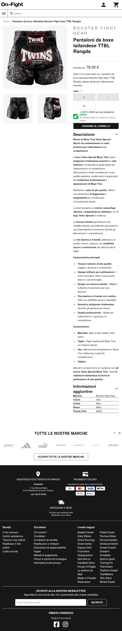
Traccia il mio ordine (14, 540)
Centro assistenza (13, 536)
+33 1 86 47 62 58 (38, 494)
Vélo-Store (106, 578)
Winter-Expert (107, 582)
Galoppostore (85, 555)
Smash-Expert (108, 547)
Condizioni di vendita (46, 540)
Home (6, 21)
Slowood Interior (109, 543)
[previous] (114, 433)
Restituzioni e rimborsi (46, 543)
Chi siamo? (40, 532)
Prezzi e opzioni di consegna (50, 559)
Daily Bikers (84, 536)
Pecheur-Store (108, 536)
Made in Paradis (87, 578)
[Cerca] (12, 13)
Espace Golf (84, 547)
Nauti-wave (84, 582)
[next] (119, 433)
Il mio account (10, 532)
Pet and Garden (109, 540)
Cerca (17, 13)
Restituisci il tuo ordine (61, 515)
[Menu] (4, 13)
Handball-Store (86, 563)
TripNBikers (106, 574)
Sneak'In (105, 551)
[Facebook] (56, 624)
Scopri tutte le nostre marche (61, 457)
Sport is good (107, 559)
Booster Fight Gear (95, 30)
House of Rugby (87, 566)
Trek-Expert (106, 566)
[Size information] (82, 91)
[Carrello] (116, 5)
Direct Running (86, 540)
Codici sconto (10, 551)
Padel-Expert (107, 532)
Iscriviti (97, 602)
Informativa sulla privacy (47, 563)
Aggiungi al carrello (96, 126)
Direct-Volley (85, 543)
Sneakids (105, 555)
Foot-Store (83, 551)
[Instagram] (65, 624)
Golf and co (84, 559)
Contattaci (38, 484)
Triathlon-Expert (109, 570)
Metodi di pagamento (46, 555)
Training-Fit (106, 563)
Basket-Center (86, 532)
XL (84, 105)
